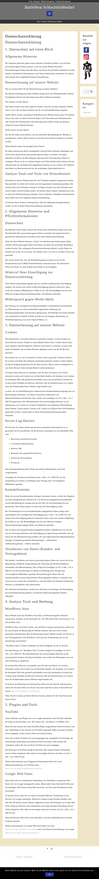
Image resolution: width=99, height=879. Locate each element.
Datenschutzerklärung (73, 857)
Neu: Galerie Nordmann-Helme (49, 22)
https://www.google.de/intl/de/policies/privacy (23, 768)
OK (49, 874)
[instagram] (51, 848)
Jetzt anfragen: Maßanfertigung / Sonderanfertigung (49, 1)
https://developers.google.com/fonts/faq (21, 829)
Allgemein (87, 112)
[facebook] (47, 848)
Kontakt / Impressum (24, 857)
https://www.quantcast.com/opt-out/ (25, 691)
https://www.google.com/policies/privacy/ (22, 833)
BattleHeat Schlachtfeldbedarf (49, 7)
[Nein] (95, 873)
